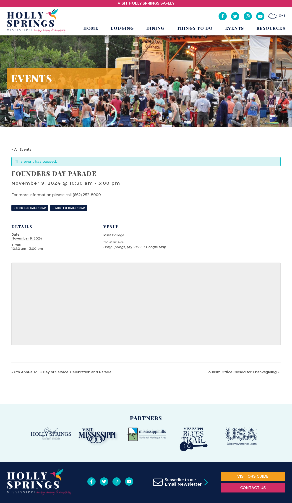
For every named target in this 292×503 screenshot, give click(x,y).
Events (234, 28)
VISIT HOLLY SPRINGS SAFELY (146, 3)
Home (90, 28)
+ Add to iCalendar (68, 208)
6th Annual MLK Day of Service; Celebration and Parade (61, 372)
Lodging (122, 28)
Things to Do (195, 28)
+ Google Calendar (29, 208)
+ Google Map (154, 247)
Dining (155, 28)
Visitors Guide (253, 476)
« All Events (21, 149)
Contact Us (253, 488)
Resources (270, 28)
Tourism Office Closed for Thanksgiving (242, 372)
